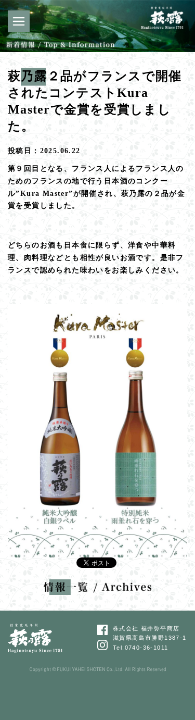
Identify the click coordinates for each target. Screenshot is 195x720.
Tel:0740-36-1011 (140, 647)
